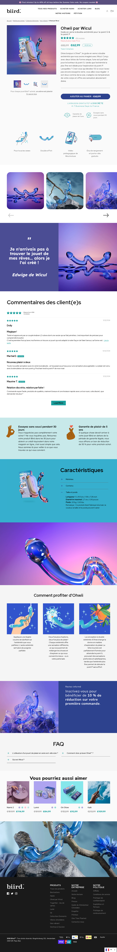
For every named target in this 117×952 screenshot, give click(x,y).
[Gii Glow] (72, 792)
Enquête (75, 911)
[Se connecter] (107, 11)
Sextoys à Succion (57, 927)
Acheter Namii (67, 9)
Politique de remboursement (99, 911)
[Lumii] (45, 792)
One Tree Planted (79, 918)
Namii (52, 896)
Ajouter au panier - (85, 96)
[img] (12, 320)
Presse (74, 901)
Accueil (9, 21)
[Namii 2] (18, 792)
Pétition (78, 13)
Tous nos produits (47, 9)
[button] (17, 84)
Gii (51, 913)
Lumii (52, 909)
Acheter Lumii (85, 9)
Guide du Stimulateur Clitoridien (80, 906)
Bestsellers (55, 892)
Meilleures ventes (18, 21)
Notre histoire (63, 13)
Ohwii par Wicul (56, 899)
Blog (97, 9)
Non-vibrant (55, 923)
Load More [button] (58, 403)
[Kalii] (99, 792)
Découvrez (11, 813)
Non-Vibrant (44, 21)
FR (111, 950)
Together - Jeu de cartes (57, 904)
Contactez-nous (78, 922)
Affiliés (96, 891)
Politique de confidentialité (99, 899)
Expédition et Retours (98, 905)
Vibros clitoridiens (57, 920)
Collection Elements (32, 21)
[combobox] (110, 950)
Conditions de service (101, 894)
